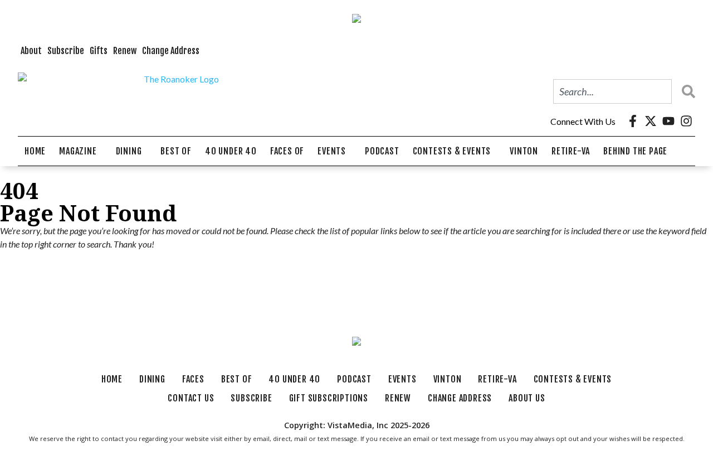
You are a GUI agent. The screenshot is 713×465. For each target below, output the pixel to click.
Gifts (99, 50)
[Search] (685, 91)
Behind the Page (635, 151)
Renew (124, 50)
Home (35, 151)
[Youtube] (668, 121)
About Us (527, 398)
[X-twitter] (651, 121)
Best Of (176, 151)
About (31, 50)
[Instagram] (686, 121)
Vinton (524, 151)
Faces (193, 379)
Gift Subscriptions (328, 398)
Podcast (382, 151)
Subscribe (65, 50)
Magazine (77, 151)
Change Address (170, 50)
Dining (129, 151)
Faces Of (287, 151)
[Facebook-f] (633, 121)
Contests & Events (452, 151)
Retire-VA (570, 151)
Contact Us (191, 398)
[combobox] (612, 91)
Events (332, 151)
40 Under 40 (231, 151)
